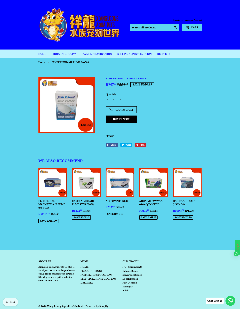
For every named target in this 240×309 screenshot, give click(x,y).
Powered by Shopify (97, 306)
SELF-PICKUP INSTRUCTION (134, 54)
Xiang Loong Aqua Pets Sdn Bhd (65, 306)
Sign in (176, 20)
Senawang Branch (132, 275)
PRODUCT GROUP (63, 54)
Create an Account (193, 20)
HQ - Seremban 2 (132, 267)
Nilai (125, 290)
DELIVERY (163, 54)
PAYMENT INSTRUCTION (97, 54)
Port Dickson (129, 282)
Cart (194, 27)
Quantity (111, 94)
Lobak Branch (130, 278)
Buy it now (121, 119)
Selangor (127, 286)
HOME (42, 54)
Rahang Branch (130, 271)
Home (41, 62)
